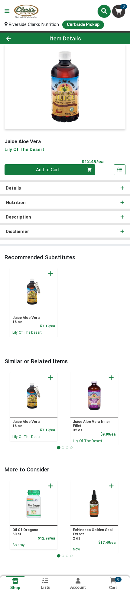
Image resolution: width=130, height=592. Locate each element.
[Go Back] (20, 38)
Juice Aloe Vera (26, 320)
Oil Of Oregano (25, 532)
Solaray (18, 545)
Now (76, 549)
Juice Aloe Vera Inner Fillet (91, 426)
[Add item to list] (120, 169)
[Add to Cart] (50, 273)
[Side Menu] (7, 11)
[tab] (58, 447)
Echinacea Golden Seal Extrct (92, 534)
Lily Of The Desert (27, 332)
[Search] (104, 11)
